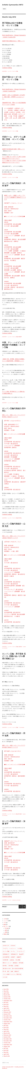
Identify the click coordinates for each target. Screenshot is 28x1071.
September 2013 (8, 1000)
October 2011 (7, 1042)
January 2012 (7, 1037)
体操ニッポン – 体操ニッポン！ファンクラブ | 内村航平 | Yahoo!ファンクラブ (15, 197)
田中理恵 (11, 965)
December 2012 (8, 1016)
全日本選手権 (6, 957)
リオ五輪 (19, 948)
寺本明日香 (5, 960)
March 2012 (7, 1033)
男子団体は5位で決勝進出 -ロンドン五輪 (12, 24)
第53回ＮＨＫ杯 (7, 968)
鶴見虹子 (17, 971)
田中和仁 (20, 517)
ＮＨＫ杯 (5, 977)
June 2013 (6, 1004)
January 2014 (7, 996)
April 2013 (6, 1008)
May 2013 (6, 1006)
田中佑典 (20, 814)
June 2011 (6, 1050)
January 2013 (7, 1014)
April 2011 (6, 1054)
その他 (5, 918)
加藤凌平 (19, 957)
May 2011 (6, 1052)
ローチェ (13, 951)
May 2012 (6, 1029)
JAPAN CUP (6, 945)
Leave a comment (16, 900)
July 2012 (6, 1025)
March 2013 (7, 1010)
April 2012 (6, 1031)
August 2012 (7, 1023)
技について (6, 926)
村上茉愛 (18, 960)
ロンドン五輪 (15, 71)
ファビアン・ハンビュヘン (9, 948)
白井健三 (17, 965)
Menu (4, 8)
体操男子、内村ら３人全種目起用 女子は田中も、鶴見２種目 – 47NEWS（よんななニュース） (13, 96)
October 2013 (7, 998)
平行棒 (6, 928)
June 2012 (6, 1027)
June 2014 (6, 989)
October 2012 (7, 1019)
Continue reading (7, 67)
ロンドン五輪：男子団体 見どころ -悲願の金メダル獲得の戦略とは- (14, 656)
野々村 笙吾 (6, 971)
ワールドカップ (20, 951)
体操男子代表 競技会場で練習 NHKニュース (13, 149)
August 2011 (7, 1046)
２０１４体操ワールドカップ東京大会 (12, 974)
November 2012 (8, 1018)
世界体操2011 (6, 954)
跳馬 (6, 930)
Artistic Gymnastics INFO (12, 5)
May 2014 (6, 991)
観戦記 (5, 934)
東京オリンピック (7, 962)
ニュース (9, 71)
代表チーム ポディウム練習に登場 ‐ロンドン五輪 (13, 138)
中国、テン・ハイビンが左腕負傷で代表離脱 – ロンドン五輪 (13, 344)
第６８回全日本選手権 (17, 968)
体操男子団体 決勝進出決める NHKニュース (13, 41)
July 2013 (6, 1002)
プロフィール (5, 1062)
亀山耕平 (21, 954)
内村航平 (20, 336)
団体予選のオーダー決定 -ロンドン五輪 (11, 78)
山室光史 (20, 646)
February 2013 (7, 1012)
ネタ (5, 922)
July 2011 (6, 1048)
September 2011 (8, 1044)
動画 (5, 924)
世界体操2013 (14, 954)
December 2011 (7, 1039)
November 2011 (8, 1040)
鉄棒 (6, 932)
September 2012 (8, 1021)
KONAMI (13, 945)
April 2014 (6, 993)
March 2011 (7, 1056)
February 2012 (7, 1035)
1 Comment (21, 727)
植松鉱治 (15, 962)
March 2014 (7, 995)
